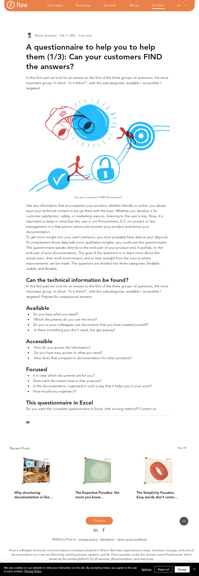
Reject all (163, 569)
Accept (182, 569)
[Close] (194, 569)
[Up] (184, 521)
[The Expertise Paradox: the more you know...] (98, 470)
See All (182, 447)
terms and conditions (132, 539)
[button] (51, 5)
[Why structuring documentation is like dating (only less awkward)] (37, 470)
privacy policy (88, 539)
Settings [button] (146, 569)
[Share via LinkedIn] (28, 422)
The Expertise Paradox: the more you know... (97, 494)
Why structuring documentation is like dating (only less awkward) (35, 494)
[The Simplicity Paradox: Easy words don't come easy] (159, 470)
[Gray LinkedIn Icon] (96, 530)
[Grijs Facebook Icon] (103, 530)
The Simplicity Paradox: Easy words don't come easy (155, 494)
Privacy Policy (32, 571)
